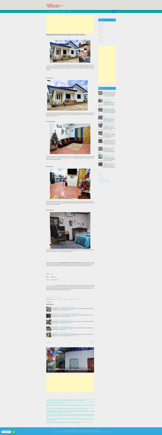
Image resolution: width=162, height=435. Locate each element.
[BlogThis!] (48, 301)
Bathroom (63, 11)
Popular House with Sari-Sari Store (109, 108)
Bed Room (57, 11)
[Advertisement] (70, 24)
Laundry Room (101, 37)
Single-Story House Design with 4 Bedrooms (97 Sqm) (63, 333)
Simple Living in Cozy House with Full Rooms (61, 320)
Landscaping (101, 41)
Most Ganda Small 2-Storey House (109, 139)
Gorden (100, 39)
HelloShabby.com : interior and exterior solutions (79, 430)
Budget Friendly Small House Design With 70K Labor (62, 326)
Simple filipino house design (104, 179)
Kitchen (69, 11)
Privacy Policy (101, 177)
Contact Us (101, 175)
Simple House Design (105, 431)
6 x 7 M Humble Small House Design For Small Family (63, 307)
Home (70, 342)
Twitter (60, 299)
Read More (71, 310)
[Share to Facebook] (51, 301)
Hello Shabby (97, 430)
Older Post (91, 342)
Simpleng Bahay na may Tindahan (109, 162)
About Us (100, 173)
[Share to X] (49, 301)
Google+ (66, 299)
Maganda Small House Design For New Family (65, 35)
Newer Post (49, 342)
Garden (100, 35)
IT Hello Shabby (60, 431)
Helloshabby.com (49, 65)
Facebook (55, 299)
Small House (60, 297)
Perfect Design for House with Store (109, 91)
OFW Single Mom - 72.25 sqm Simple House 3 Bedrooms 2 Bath (65, 313)
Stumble (72, 299)
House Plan (101, 25)
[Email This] (47, 301)
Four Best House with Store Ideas (62, 369)
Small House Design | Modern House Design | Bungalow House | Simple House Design (83, 431)
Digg (77, 299)
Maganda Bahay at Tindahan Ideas (109, 147)
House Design (54, 297)
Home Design (49, 297)
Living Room (49, 11)
